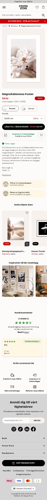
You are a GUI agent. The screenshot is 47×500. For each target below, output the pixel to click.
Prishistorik (6, 175)
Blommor (14, 26)
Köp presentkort (25, 463)
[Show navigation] (4, 7)
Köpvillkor (7, 470)
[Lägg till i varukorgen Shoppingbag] (27, 244)
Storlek (5, 113)
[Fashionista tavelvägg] (18, 281)
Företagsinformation (35, 470)
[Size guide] (5, 135)
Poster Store (29, 494)
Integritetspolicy (23, 474)
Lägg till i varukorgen (23, 127)
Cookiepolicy (18, 470)
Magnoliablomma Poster (31, 26)
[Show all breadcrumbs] (5, 26)
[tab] (37, 7)
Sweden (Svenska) (24, 489)
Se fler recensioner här (23, 363)
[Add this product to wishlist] (41, 135)
